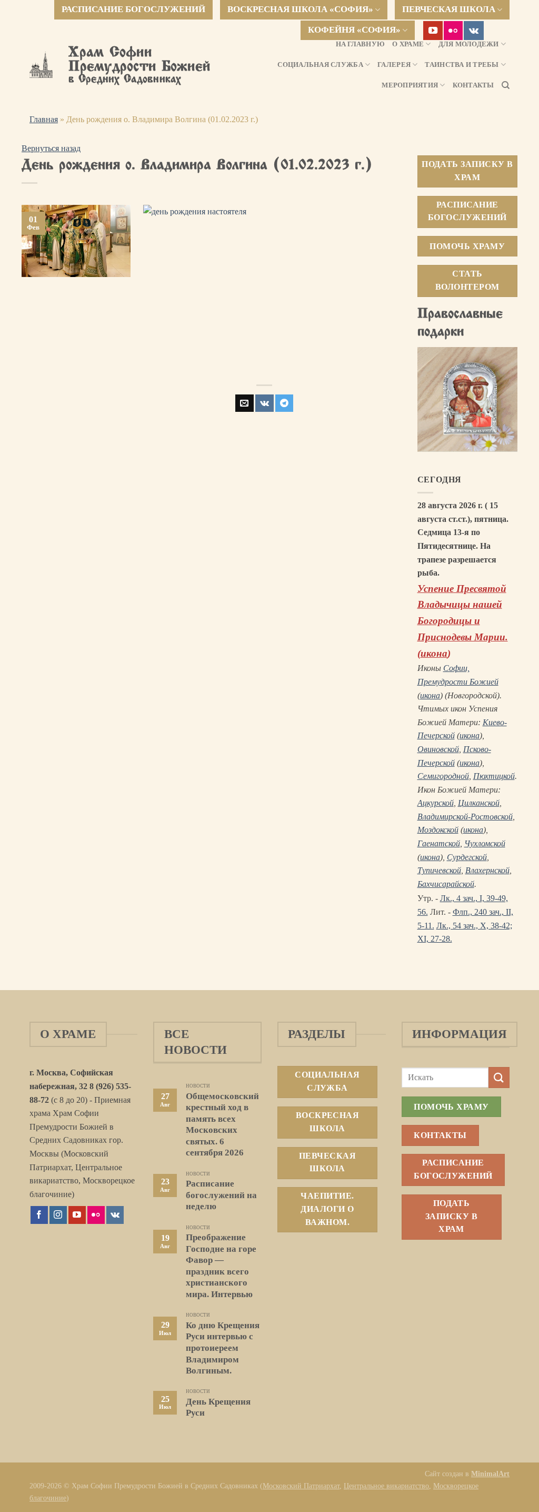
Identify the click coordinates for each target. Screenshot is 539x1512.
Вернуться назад (51, 148)
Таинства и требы (461, 64)
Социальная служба (320, 64)
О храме (408, 44)
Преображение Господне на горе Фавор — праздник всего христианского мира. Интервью (221, 1265)
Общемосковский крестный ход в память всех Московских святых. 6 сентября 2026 (222, 1124)
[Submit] (499, 1077)
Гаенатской (438, 843)
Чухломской (484, 843)
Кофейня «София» (354, 30)
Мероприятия (410, 85)
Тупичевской (439, 870)
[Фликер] (453, 30)
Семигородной (443, 776)
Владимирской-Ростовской (465, 816)
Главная (43, 119)
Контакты (473, 85)
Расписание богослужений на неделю (221, 1195)
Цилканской (479, 802)
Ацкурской (435, 802)
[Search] (506, 85)
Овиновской (438, 749)
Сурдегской (467, 857)
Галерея (394, 64)
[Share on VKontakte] (264, 403)
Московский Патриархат (301, 1485)
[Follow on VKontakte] (474, 30)
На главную (360, 44)
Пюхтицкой (494, 776)
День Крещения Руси (218, 1407)
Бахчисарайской (445, 883)
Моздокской (437, 829)
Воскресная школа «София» (300, 9)
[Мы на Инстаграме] (58, 1215)
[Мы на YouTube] (433, 30)
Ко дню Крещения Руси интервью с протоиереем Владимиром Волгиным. (222, 1348)
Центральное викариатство (386, 1485)
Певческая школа (448, 9)
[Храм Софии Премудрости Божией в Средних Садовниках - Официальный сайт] (41, 65)
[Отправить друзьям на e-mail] (244, 403)
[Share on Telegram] (284, 403)
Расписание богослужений (133, 9)
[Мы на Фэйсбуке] (39, 1215)
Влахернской (487, 870)
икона (434, 653)
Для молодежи (468, 44)
